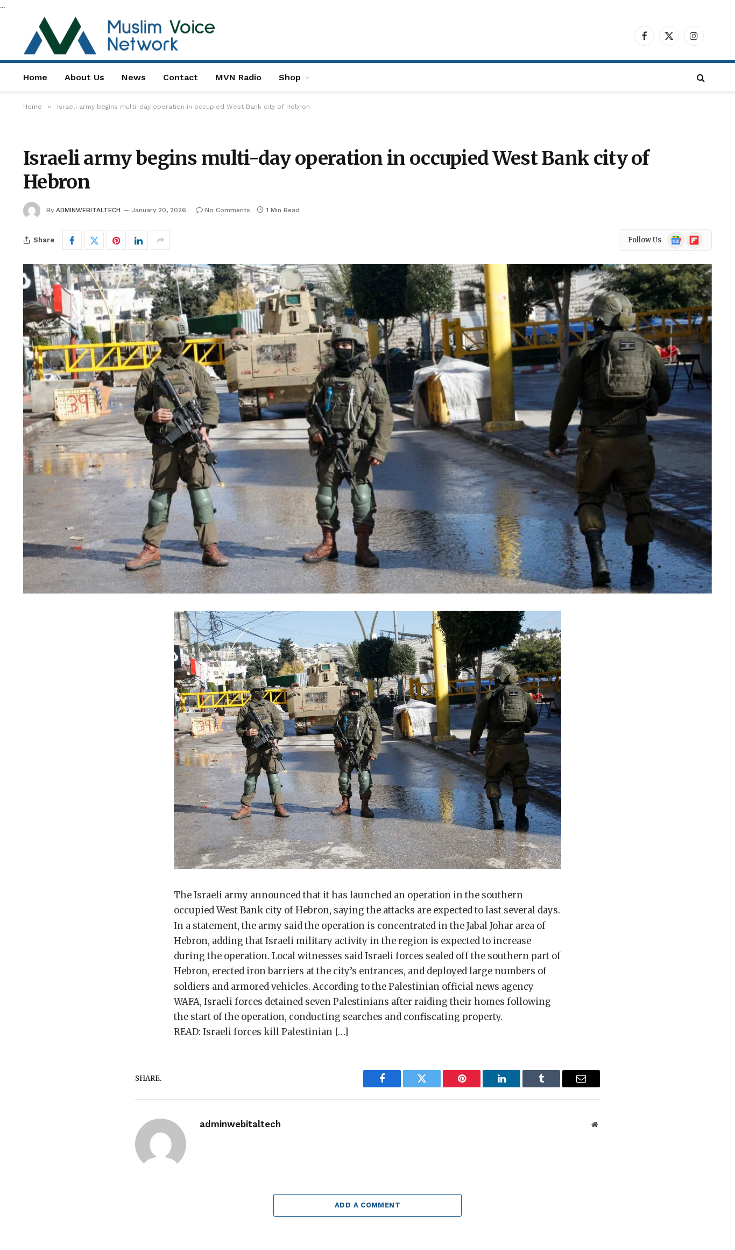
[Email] (49, 756)
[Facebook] (49, 647)
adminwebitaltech (88, 210)
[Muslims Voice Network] (122, 35)
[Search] (701, 77)
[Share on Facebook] (72, 240)
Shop (290, 77)
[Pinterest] (49, 729)
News (134, 77)
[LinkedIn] (49, 702)
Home (35, 77)
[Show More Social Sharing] (160, 240)
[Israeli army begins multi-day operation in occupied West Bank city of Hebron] (367, 428)
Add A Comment (367, 1205)
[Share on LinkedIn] (138, 240)
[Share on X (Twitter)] (94, 240)
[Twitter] (49, 674)
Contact (180, 77)
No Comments (227, 210)
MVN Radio (238, 77)
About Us (84, 77)
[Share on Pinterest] (116, 240)
